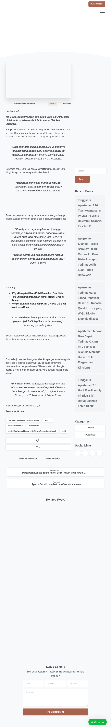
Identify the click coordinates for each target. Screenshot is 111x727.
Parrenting (90, 435)
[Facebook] (8, 4)
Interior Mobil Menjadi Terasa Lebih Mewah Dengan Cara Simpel (32, 431)
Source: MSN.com (15, 411)
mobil (64, 431)
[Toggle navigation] (102, 12)
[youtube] (13, 4)
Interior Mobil (34, 426)
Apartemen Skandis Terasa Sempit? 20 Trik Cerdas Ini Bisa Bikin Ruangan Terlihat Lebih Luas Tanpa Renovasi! (80, 554)
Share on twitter (53, 458)
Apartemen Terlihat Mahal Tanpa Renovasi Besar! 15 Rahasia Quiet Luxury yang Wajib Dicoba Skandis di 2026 (90, 303)
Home (12, 38)
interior (48, 420)
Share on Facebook (28, 458)
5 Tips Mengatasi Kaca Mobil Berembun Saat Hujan (37, 293)
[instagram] (17, 4)
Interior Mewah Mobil (15, 426)
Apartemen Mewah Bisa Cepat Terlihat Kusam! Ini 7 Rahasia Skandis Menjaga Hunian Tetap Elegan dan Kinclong (81, 628)
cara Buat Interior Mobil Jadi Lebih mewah (23, 420)
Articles (23, 38)
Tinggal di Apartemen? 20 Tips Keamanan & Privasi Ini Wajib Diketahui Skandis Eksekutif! (29, 556)
